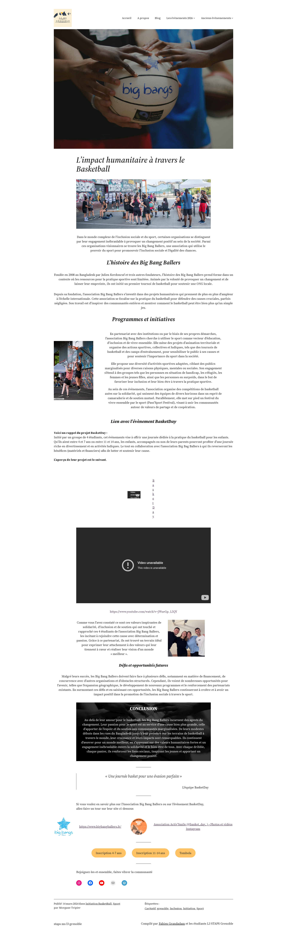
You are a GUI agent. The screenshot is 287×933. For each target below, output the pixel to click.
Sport (116, 903)
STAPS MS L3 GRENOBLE (68, 924)
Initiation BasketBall (99, 903)
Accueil (126, 18)
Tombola (185, 853)
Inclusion (176, 908)
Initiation (189, 908)
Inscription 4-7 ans (109, 853)
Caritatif (150, 908)
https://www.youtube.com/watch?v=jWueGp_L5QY (143, 611)
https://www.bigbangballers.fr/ (100, 826)
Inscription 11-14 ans (150, 853)
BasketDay (153, 498)
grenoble (163, 908)
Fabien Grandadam (172, 923)
